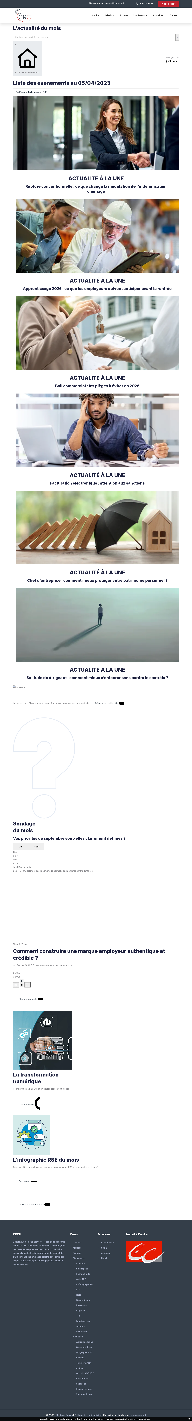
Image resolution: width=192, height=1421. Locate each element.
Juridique (105, 1253)
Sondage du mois (84, 1394)
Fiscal (104, 1258)
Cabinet (96, 15)
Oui (20, 846)
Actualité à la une (84, 1342)
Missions (109, 15)
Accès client (168, 3)
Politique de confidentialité (87, 1415)
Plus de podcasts (28, 999)
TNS (78, 1315)
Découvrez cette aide (107, 703)
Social (104, 1247)
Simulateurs (139, 15)
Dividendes (81, 1331)
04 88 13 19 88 (146, 3)
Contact (174, 15)
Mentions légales (64, 1415)
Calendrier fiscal (84, 1347)
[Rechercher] (177, 37)
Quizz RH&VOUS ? (85, 1373)
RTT (78, 1289)
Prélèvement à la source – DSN (31, 92)
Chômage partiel (84, 1284)
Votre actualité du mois (31, 1204)
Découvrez (25, 1181)
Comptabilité (107, 1242)
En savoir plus (144, 1419)
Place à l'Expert (84, 1389)
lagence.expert (138, 1415)
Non (36, 846)
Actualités (157, 15)
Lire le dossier (27, 1104)
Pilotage (124, 15)
